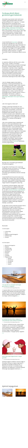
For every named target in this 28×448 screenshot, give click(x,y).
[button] (3, 393)
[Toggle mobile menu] (25, 2)
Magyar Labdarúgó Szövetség (13, 27)
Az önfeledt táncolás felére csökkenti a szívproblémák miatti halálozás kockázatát (12, 319)
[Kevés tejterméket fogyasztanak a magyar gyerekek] (14, 347)
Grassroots (14, 42)
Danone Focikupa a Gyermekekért (17, 190)
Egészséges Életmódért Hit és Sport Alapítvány (13, 29)
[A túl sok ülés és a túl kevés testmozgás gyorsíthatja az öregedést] (14, 275)
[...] (18, 295)
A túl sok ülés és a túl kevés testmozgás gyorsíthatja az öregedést (11, 285)
